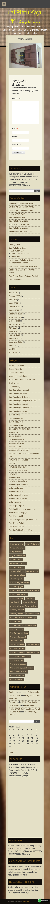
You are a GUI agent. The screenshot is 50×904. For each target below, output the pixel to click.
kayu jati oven (14, 415)
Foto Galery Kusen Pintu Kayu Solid (23, 266)
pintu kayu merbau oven (18, 495)
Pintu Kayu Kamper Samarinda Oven (23, 625)
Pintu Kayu (13, 474)
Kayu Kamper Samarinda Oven (21, 231)
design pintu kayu (16, 552)
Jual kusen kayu (32, 571)
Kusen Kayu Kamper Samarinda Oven (23, 606)
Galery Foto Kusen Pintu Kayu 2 (21, 207)
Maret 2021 (13, 331)
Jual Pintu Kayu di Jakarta (19, 397)
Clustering (13, 692)
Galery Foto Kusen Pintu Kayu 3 (21, 203)
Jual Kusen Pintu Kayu (18, 394)
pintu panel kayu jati (17, 645)
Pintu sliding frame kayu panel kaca (23, 520)
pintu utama (25, 656)
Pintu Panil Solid (33, 652)
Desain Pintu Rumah (17, 372)
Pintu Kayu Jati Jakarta (18, 481)
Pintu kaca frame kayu (18, 467)
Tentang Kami (14, 244)
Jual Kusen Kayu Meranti (19, 390)
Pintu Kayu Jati (15, 621)
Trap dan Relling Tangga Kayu (20, 530)
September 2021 (15, 324)
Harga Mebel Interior (19, 263)
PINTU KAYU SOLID (17, 214)
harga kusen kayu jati (17, 556)
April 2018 (13, 352)
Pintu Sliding (14, 656)
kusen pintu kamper (17, 443)
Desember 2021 (15, 314)
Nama (15, 129)
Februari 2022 (14, 307)
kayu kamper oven (16, 418)
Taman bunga (14, 705)
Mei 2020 (13, 349)
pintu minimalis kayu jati (18, 513)
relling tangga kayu (16, 679)
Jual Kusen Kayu (17, 251)
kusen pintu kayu (32, 614)
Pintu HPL (13, 463)
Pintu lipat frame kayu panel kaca (22, 509)
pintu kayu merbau (16, 491)
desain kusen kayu (16, 365)
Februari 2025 (14, 296)
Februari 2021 (14, 335)
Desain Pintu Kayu (16, 369)
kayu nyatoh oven (16, 425)
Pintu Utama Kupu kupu (18, 672)
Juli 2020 (12, 345)
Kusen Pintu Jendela (30, 692)
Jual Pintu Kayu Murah (18, 411)
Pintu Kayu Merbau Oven (19, 633)
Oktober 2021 (14, 321)
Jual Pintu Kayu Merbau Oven (20, 408)
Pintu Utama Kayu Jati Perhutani (21, 668)
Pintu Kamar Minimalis (18, 470)
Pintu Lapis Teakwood (18, 637)
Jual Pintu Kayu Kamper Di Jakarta (23, 401)
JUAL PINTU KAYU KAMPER (20, 224)
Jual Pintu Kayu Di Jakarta (19, 583)
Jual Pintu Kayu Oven (17, 248)
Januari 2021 (14, 338)
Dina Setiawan (14, 696)
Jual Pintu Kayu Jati (17, 217)
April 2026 (13, 293)
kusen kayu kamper (30, 602)
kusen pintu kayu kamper (19, 450)
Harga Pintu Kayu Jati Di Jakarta (22, 380)
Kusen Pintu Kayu (16, 446)
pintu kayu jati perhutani (18, 484)
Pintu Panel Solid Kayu (20, 254)
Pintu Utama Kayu (16, 660)
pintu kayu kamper (16, 488)
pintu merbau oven (16, 641)
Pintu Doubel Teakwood (18, 460)
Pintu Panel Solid (16, 516)
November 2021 (15, 317)
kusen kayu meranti (17, 610)
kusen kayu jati (15, 436)
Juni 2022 (13, 300)
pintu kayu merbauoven (18, 498)
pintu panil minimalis (17, 652)
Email (15, 136)
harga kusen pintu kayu (18, 376)
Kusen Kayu (13, 432)
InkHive (26, 901)
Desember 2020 (15, 342)
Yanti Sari (12, 702)
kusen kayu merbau (16, 439)
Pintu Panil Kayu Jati (17, 648)
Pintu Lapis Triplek (16, 505)
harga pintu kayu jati (17, 567)
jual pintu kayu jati (16, 587)
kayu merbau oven (16, 422)
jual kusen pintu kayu (17, 575)
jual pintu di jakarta (16, 579)
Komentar (16, 98)
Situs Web (16, 144)
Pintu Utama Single (16, 527)
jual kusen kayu (15, 387)
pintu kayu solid (15, 502)
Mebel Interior (17, 256)
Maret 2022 (13, 303)
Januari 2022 (14, 310)
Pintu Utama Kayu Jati (18, 664)
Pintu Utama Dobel (16, 523)
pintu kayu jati (14, 477)
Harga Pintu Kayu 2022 (18, 563)
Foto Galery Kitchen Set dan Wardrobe (24, 276)
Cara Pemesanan (15, 280)
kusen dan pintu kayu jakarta (20, 429)
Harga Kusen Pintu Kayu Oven (21, 210)
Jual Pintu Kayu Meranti (18, 228)
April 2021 (13, 328)
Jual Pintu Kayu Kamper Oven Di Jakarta (24, 590)
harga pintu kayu (16, 559)
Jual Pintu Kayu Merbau (18, 221)
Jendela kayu (14, 383)
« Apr (11, 752)
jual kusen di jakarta (17, 571)
